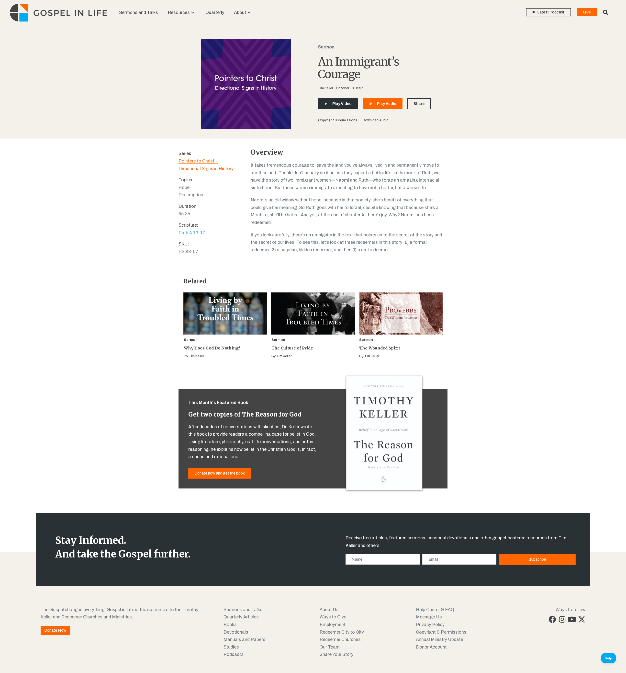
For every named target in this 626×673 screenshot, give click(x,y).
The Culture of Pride (292, 348)
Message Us (429, 617)
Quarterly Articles (241, 617)
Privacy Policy (430, 624)
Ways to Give (333, 617)
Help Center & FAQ (435, 609)
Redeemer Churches (340, 639)
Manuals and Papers (244, 639)
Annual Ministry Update (439, 639)
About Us (329, 609)
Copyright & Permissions (441, 632)
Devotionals (236, 632)
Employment (333, 624)
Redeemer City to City (342, 632)
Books (230, 624)
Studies (231, 647)
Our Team (330, 647)
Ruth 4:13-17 (192, 232)
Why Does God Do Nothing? (212, 348)
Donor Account (431, 647)
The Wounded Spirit (379, 348)
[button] (193, 12)
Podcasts (234, 654)
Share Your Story (336, 654)
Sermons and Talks (243, 609)
